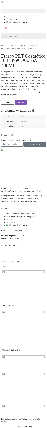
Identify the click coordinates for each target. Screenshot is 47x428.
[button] (23, 11)
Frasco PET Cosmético (29, 45)
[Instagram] (11, 252)
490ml (23, 117)
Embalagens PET (13, 45)
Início (3, 45)
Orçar (21, 102)
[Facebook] (4, 252)
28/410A (23, 121)
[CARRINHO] (5, 28)
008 (22, 126)
